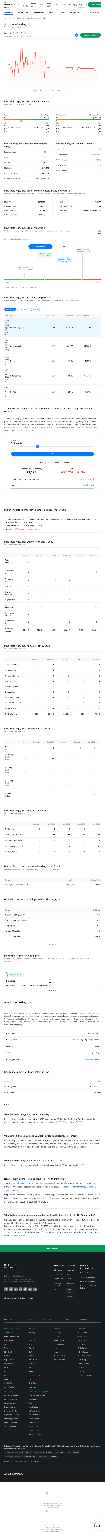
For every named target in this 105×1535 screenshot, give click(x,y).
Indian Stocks (33, 5)
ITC (5, 1371)
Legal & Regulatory (87, 1281)
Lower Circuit (34, 1423)
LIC (5, 1375)
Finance (32, 1379)
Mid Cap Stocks (10, 1399)
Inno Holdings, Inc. (17, 328)
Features (63, 5)
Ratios (35, 309)
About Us (70, 1270)
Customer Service (70, 1284)
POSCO (13, 392)
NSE (25, 1461)
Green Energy (58, 1340)
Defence (32, 1352)
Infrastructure (34, 1360)
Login (81, 5)
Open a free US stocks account (25, 1183)
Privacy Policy (85, 1273)
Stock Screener (10, 1426)
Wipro (6, 1379)
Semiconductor (59, 1344)
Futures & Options (57, 1284)
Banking (32, 1333)
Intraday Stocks (35, 1434)
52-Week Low (34, 1415)
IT (29, 1336)
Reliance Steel (15, 376)
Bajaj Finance (9, 1360)
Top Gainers (33, 1399)
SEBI (20, 1461)
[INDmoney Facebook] (6, 1289)
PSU (30, 1367)
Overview (10, 309)
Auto (30, 1344)
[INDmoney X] (15, 1289)
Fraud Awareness (71, 1291)
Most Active (33, 1407)
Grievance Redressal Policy (88, 1287)
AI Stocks (57, 1333)
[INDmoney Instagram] (25, 1289)
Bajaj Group (82, 1344)
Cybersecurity (59, 1360)
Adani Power (9, 1364)
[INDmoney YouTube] (20, 1289)
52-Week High (34, 1411)
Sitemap (70, 1296)
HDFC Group (83, 1352)
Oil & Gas (32, 1383)
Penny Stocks (9, 1407)
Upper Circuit (34, 1419)
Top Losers (33, 1403)
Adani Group (83, 1336)
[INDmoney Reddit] (30, 1289)
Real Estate (33, 1364)
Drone (55, 1352)
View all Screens (10, 1423)
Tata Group (82, 1333)
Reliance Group (84, 1340)
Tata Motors (9, 1333)
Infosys (7, 1356)
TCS (6, 1348)
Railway (32, 1371)
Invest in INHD (52, 1248)
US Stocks (25, 5)
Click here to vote (92, 1060)
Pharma (32, 1340)
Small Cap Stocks (11, 1403)
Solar (55, 1348)
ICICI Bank (8, 1352)
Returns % (23, 309)
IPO (55, 5)
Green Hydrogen (59, 1356)
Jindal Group (83, 1371)
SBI (5, 1344)
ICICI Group (82, 1367)
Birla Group (82, 1348)
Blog (68, 1274)
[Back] (6, 18)
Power (31, 1356)
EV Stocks (57, 1336)
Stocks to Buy (34, 1430)
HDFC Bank (8, 1340)
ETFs (41, 5)
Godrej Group (83, 1364)
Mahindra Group (84, 1356)
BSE (30, 1461)
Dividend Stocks (10, 1411)
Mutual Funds (48, 5)
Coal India (8, 1383)
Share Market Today (37, 1395)
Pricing (72, 5)
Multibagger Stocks (11, 1419)
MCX (36, 1461)
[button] (75, 35)
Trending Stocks (35, 1426)
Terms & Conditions (87, 1277)
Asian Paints (9, 1387)
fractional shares (17, 1235)
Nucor (12, 361)
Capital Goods (34, 1375)
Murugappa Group (85, 1375)
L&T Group (82, 1360)
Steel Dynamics (16, 346)
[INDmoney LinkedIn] (10, 1289)
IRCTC (6, 1367)
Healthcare (33, 1387)
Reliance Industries (11, 1336)
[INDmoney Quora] (34, 1289)
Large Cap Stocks (11, 1395)
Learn (69, 1279)
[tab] (12, 1320)
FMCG (31, 1348)
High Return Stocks (11, 1415)
